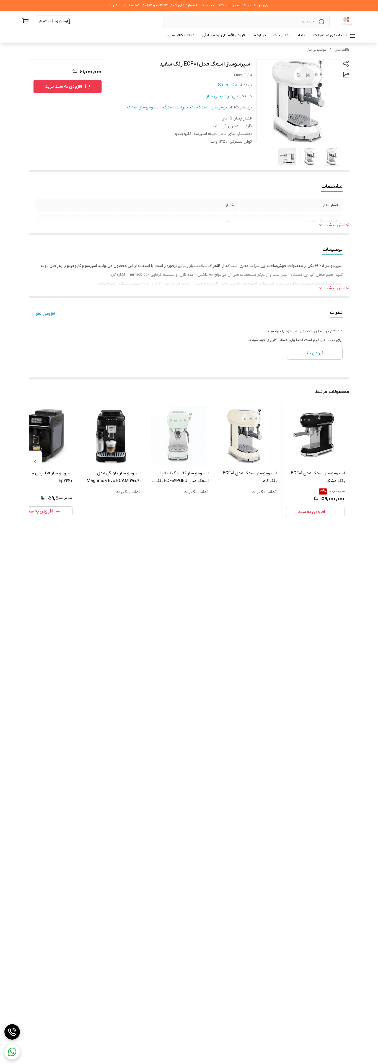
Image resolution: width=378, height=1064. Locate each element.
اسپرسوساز (222, 107)
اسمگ (202, 107)
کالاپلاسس (341, 50)
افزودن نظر (45, 313)
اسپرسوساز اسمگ (143, 107)
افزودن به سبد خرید (63, 86)
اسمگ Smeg (230, 85)
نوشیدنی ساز (316, 50)
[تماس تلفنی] (12, 1032)
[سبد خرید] (25, 21)
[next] (35, 462)
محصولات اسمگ (178, 107)
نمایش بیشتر (337, 225)
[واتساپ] (12, 1052)
